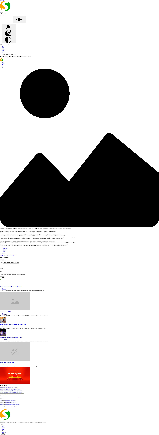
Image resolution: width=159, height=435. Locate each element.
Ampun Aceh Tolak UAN (5, 311)
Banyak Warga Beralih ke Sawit (7, 362)
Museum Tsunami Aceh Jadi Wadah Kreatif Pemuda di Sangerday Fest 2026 (10, 388)
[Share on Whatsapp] (2, 67)
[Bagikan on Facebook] (2, 65)
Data (2, 46)
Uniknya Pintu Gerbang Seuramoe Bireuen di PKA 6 (11, 337)
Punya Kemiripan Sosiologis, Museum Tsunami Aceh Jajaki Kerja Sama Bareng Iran (11, 391)
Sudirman (1, 404)
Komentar (1, 268)
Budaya (3, 47)
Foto (2, 52)
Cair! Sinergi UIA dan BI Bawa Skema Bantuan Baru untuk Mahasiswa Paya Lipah (11, 392)
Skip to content (2, 0)
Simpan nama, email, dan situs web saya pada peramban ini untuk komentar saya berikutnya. (13, 274)
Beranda (3, 429)
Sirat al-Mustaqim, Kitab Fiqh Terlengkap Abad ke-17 (12, 404)
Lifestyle (3, 48)
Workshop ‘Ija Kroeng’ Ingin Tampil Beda (10, 400)
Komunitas (3, 49)
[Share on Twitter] (2, 66)
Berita (2, 45)
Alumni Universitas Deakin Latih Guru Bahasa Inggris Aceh (13, 324)
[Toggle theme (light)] (19, 19)
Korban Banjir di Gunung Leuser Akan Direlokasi (10, 286)
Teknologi (3, 51)
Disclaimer (3, 433)
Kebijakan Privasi (4, 432)
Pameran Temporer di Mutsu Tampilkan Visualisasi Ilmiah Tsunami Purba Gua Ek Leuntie (12, 393)
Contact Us (3, 431)
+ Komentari (1, 259)
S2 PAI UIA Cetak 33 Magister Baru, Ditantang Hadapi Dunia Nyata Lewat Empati (11, 390)
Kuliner (3, 50)
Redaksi (1, 400)
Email (1, 271)
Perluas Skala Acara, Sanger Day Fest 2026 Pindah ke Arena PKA (8, 387)
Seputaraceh (1, 12)
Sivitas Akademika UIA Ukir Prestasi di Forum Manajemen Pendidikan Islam (10, 389)
